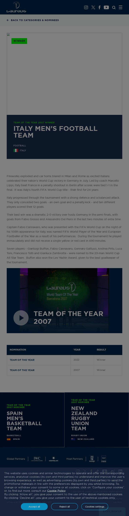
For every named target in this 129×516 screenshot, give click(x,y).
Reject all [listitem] (64, 506)
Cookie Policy (56, 490)
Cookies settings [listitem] (94, 506)
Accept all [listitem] (34, 506)
